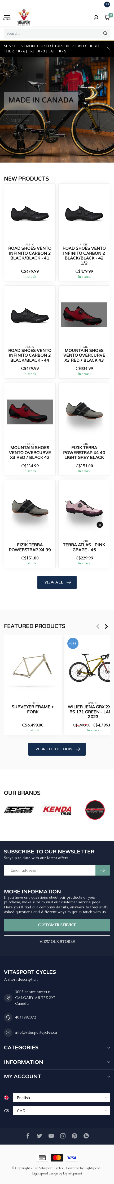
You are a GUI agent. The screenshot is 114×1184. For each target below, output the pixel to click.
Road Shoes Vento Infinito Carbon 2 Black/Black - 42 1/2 (84, 255)
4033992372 (25, 1017)
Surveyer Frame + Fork (33, 709)
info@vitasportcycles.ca (36, 1032)
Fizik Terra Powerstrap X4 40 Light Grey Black (84, 452)
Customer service (57, 924)
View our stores (57, 941)
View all (53, 582)
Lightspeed (92, 1168)
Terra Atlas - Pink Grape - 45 (84, 547)
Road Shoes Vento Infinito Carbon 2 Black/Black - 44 (29, 355)
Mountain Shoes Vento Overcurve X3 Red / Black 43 (84, 355)
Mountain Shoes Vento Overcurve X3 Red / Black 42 (30, 452)
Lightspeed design (45, 1173)
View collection (53, 749)
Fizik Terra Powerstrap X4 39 (30, 547)
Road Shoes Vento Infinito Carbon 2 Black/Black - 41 (29, 253)
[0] (107, 17)
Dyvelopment (72, 1173)
